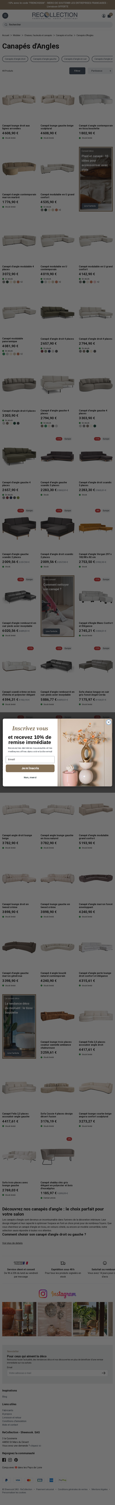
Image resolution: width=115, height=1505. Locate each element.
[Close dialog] (108, 722)
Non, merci (30, 777)
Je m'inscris (30, 768)
